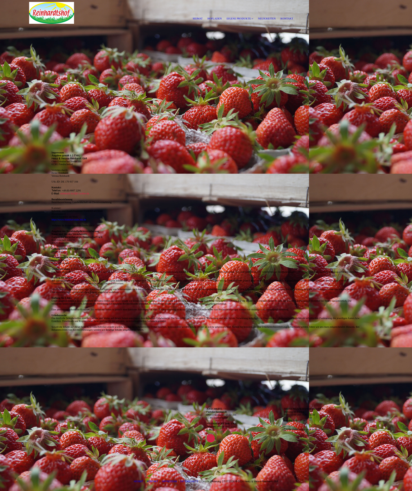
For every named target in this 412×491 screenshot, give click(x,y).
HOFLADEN (214, 18)
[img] (37, 13)
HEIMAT (198, 18)
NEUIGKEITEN (267, 18)
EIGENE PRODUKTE (239, 18)
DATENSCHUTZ (189, 481)
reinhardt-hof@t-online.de (74, 193)
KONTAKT (287, 18)
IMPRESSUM (169, 481)
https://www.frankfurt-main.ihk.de (69, 219)
